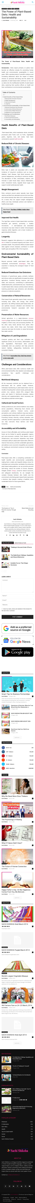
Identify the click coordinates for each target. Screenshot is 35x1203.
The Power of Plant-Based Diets (9, 488)
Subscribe (31, 768)
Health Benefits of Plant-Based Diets (13, 97)
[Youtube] (27, 535)
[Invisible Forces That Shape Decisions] (6, 565)
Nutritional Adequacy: (10, 116)
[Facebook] (7, 535)
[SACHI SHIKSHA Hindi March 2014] (17, 914)
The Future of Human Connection (14, 866)
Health (9, 8)
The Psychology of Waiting (12, 820)
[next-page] (5, 571)
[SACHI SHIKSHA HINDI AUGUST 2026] (6, 723)
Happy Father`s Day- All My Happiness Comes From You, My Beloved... (16, 891)
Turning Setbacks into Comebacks (21, 1075)
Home (3, 6)
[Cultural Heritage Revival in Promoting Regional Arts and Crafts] (6, 1109)
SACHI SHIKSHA (14, 1194)
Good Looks (4, 567)
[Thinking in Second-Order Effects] (6, 549)
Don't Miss (4, 793)
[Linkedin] (14, 535)
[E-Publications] (6, 1100)
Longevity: (7, 103)
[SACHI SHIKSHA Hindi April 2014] (17, 1025)
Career (3, 691)
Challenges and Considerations (12, 114)
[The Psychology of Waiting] (17, 810)
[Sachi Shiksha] (17, 1150)
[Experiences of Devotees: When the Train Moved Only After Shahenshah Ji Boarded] (6, 707)
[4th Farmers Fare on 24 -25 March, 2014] (17, 995)
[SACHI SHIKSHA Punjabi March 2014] (17, 940)
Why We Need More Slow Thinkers (15, 796)
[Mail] (17, 535)
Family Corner (5, 559)
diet (3, 242)
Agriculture (4, 973)
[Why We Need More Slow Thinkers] (17, 786)
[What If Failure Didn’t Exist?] (17, 833)
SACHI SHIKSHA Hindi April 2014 (14, 1035)
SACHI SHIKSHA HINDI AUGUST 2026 (20, 721)
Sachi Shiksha (6, 20)
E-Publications (16, 1097)
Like (32, 747)
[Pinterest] (21, 535)
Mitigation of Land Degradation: (12, 112)
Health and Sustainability (15, 486)
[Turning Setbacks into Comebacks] (6, 1077)
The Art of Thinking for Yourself (20, 1066)
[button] (2, 2)
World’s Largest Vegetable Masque (15, 976)
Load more (16, 737)
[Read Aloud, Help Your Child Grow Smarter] (6, 731)
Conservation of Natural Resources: (13, 109)
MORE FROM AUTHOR (20, 543)
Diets (7, 486)
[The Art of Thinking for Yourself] (6, 1068)
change (14, 470)
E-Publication (4, 921)
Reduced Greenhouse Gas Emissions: (14, 107)
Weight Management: (10, 100)
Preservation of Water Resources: (13, 110)
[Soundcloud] (21, 1186)
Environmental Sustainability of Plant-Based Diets (17, 105)
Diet (13, 8)
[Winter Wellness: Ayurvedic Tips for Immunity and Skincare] (6, 1091)
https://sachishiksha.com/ (17, 521)
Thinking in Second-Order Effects (21, 547)
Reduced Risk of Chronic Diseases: (13, 98)
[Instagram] (10, 535)
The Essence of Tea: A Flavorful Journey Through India (9, 509)
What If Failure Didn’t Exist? (12, 843)
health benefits (18, 139)
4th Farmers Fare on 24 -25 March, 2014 (17, 1005)
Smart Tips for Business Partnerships (16, 694)
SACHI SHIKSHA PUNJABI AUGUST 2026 (21, 713)
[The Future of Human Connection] (17, 856)
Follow (31, 751)
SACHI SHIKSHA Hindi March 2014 (15, 924)
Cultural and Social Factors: (11, 117)
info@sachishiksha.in (14, 1175)
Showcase (17, 8)
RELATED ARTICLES (8, 543)
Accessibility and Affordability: (12, 119)
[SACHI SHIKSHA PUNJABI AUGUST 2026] (6, 715)
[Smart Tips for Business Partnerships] (17, 684)
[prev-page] (3, 571)
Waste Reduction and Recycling (27, 509)
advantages (22, 263)
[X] (24, 535)
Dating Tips (8, 6)
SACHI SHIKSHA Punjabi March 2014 (16, 950)
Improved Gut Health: (10, 102)
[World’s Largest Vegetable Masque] (17, 966)
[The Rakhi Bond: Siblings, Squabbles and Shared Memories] (6, 557)
